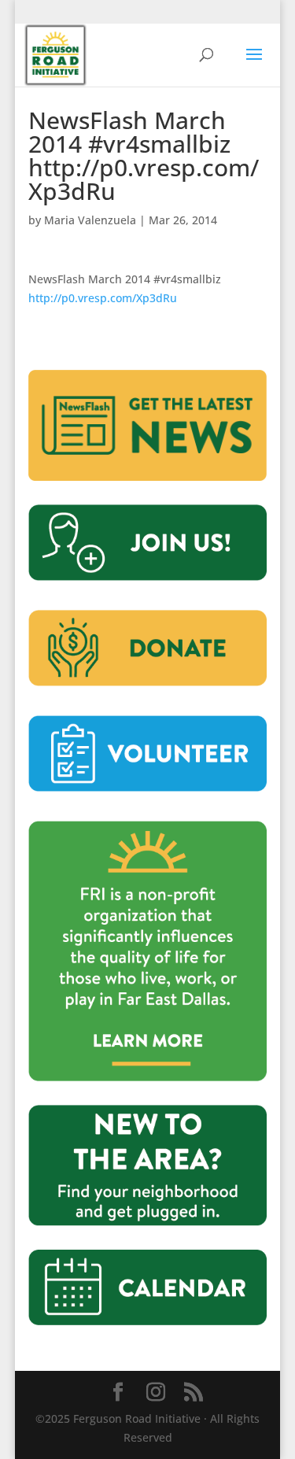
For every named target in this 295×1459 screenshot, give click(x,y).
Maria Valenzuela (90, 219)
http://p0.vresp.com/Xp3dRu (102, 297)
